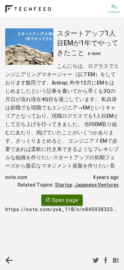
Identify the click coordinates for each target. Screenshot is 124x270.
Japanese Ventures (96, 185)
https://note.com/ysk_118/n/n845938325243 (63, 209)
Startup (63, 185)
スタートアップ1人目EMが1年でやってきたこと (87, 43)
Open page (62, 200)
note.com (16, 177)
